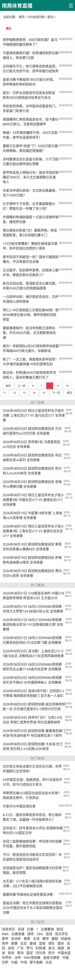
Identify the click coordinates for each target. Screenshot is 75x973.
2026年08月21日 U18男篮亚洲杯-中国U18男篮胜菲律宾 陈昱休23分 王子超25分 (33, 595)
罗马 (29, 948)
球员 (30, 934)
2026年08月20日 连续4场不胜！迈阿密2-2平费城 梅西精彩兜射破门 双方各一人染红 (33, 693)
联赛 (14, 943)
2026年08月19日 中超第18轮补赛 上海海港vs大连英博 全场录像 (32, 515)
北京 (49, 962)
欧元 (8, 28)
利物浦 (41, 948)
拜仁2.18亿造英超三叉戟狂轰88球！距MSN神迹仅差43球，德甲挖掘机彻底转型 (31, 315)
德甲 (45, 938)
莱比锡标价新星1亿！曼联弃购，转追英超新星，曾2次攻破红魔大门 (30, 232)
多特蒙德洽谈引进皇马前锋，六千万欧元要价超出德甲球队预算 (30, 161)
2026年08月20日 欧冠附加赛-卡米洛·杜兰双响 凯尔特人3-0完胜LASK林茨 (33, 746)
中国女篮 (64, 953)
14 (34, 392)
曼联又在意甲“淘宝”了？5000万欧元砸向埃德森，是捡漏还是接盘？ (30, 148)
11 (4, 392)
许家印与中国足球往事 (19, 806)
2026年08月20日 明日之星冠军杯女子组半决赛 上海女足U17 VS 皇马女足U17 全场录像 (34, 415)
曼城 (33, 943)
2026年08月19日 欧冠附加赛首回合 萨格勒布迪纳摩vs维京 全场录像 (32, 559)
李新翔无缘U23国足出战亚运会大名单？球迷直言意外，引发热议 (32, 795)
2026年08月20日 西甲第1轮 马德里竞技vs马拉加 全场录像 (31, 444)
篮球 (49, 934)
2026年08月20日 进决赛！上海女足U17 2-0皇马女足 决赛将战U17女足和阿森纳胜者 (33, 653)
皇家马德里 (51, 957)
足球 (21, 929)
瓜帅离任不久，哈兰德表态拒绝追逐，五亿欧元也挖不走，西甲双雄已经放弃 (30, 68)
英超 (61, 948)
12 (14, 392)
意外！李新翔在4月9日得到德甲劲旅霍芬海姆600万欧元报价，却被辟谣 (31, 348)
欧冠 (60, 929)
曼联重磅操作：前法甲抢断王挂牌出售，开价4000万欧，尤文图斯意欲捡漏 (29, 333)
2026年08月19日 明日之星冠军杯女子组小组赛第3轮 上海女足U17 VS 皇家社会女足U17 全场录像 (33, 531)
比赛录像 (18, 934)
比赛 (30, 929)
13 (24, 392)
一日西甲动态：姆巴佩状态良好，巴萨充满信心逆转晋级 (30, 299)
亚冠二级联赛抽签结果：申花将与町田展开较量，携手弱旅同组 (32, 843)
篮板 (42, 943)
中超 (14, 962)
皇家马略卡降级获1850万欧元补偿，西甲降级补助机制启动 (29, 81)
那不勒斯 (36, 962)
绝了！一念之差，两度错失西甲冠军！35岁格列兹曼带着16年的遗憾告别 (30, 361)
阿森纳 (66, 938)
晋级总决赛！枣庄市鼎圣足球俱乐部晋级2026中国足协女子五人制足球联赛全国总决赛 (32, 908)
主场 (36, 938)
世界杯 (7, 957)
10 (67, 385)
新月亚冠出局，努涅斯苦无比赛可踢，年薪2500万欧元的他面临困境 (30, 285)
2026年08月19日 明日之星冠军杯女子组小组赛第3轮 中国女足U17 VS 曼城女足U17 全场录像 (33, 500)
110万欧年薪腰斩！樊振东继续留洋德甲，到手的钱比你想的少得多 (30, 245)
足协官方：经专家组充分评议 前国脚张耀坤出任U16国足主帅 (33, 830)
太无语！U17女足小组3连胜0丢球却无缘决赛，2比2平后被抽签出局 (32, 883)
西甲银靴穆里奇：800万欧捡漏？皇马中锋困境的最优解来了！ (30, 42)
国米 (61, 943)
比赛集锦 (47, 929)
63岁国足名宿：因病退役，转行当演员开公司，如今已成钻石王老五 (32, 782)
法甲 (17, 957)
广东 (20, 948)
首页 (21, 17)
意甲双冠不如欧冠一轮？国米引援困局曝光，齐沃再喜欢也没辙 (30, 259)
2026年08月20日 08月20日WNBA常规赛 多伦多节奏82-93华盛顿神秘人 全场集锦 (32, 680)
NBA (5, 934)
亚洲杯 (16, 938)
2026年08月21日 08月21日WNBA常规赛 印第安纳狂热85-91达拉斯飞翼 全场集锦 (32, 640)
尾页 (69, 392)
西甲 (5, 943)
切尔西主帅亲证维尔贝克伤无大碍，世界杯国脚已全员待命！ (32, 768)
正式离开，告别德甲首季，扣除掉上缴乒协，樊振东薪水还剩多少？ (30, 272)
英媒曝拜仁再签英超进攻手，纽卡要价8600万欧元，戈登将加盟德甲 (30, 121)
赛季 (27, 938)
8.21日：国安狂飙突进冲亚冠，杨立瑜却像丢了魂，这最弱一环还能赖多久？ (32, 817)
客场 (20, 953)
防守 (51, 953)
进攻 (11, 948)
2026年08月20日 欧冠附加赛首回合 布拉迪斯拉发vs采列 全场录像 (32, 457)
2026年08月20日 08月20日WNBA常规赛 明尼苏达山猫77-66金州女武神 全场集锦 (32, 666)
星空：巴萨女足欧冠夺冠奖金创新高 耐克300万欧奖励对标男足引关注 (29, 95)
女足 (23, 943)
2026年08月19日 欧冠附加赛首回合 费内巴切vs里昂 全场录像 (32, 573)
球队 (51, 943)
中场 (23, 962)
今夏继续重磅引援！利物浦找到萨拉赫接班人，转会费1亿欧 (30, 55)
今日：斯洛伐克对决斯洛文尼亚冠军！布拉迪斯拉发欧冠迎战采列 (32, 856)
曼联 (55, 938)
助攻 (11, 953)
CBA (40, 934)
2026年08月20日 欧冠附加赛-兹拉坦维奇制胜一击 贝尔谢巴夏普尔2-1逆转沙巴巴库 (34, 706)
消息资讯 (8, 929)
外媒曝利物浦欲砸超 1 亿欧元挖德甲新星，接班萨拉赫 (31, 219)
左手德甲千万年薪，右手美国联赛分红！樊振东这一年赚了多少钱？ (29, 206)
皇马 (51, 948)
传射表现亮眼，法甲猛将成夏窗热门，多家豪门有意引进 (30, 108)
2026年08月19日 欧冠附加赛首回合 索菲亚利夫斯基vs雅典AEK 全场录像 (32, 546)
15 (43, 392)
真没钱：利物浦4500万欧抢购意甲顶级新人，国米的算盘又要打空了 (29, 374)
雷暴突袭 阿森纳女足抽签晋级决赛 (28, 894)
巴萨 (5, 962)
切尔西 (41, 953)
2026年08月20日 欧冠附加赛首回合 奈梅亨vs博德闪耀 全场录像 (32, 484)
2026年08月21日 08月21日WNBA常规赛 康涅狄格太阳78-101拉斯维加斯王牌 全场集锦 (33, 624)
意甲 (5, 938)
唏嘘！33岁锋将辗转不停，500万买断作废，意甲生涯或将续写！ (30, 135)
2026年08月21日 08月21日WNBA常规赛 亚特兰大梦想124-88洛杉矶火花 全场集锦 (33, 608)
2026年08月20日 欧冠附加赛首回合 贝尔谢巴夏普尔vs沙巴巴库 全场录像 (32, 430)
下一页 (56, 392)
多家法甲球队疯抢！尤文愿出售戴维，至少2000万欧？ (30, 192)
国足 (29, 953)
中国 (65, 957)
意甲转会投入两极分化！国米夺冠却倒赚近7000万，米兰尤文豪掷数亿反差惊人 (30, 177)
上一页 (21, 385)
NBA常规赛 (32, 957)
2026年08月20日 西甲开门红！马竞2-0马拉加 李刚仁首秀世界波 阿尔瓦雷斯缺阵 (32, 719)
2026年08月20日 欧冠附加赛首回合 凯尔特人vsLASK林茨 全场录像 (32, 470)
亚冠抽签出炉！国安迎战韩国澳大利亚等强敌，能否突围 (32, 870)
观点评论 (61, 934)
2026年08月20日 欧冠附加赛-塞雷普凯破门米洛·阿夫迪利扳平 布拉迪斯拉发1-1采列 (34, 733)
